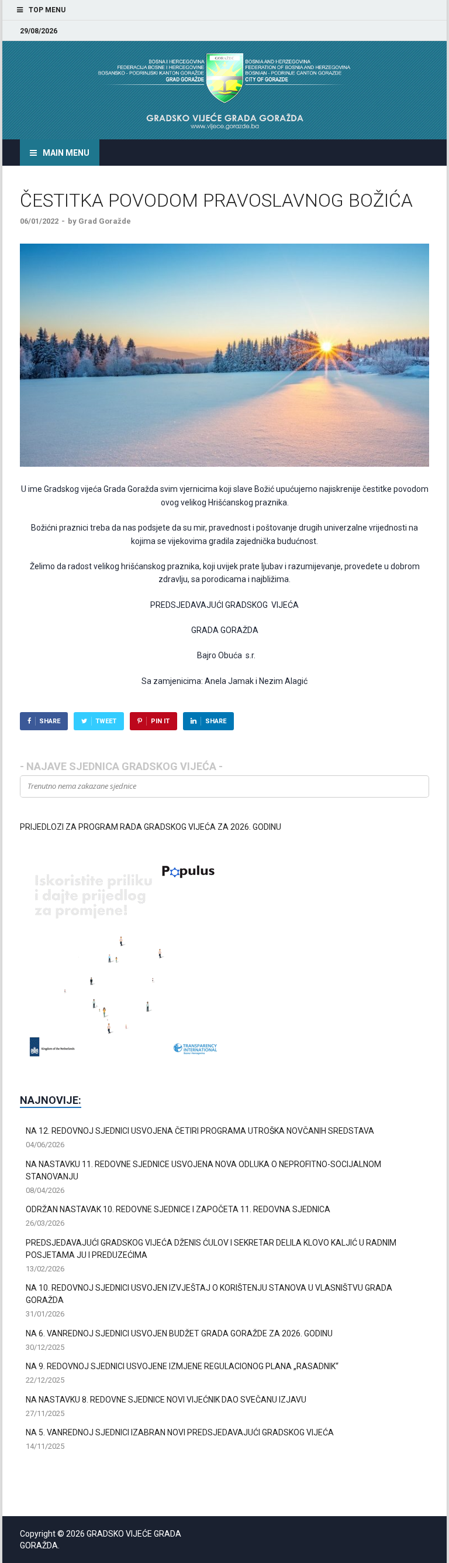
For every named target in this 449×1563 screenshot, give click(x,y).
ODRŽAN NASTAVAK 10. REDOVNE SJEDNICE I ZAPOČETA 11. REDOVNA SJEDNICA (178, 1209)
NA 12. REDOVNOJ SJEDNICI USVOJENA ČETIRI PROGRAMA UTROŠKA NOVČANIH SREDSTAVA (200, 1131)
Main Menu (66, 153)
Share (49, 721)
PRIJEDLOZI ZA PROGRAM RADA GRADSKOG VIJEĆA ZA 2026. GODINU (150, 827)
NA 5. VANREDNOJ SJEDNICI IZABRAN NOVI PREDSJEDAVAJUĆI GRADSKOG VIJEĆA (180, 1432)
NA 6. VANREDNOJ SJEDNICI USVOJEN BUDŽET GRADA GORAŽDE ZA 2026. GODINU (179, 1333)
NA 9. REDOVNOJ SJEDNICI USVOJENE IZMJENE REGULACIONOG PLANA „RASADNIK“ (182, 1366)
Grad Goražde (104, 221)
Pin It (160, 721)
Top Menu (47, 10)
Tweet (105, 721)
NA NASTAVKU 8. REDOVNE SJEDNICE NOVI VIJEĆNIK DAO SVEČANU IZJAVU (166, 1399)
